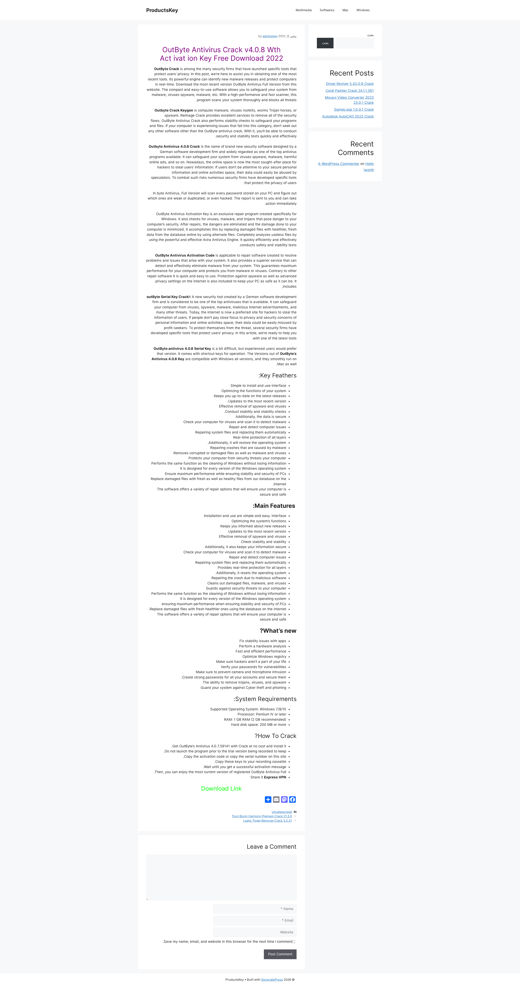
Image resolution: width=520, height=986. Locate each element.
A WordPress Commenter (338, 164)
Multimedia (304, 10)
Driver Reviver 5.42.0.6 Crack (350, 84)
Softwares (327, 10)
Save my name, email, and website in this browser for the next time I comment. (227, 941)
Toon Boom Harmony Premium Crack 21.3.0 (262, 816)
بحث (370, 35)
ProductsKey (162, 10)
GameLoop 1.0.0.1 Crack (354, 109)
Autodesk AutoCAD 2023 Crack (348, 116)
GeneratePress (272, 980)
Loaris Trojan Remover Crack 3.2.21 (267, 820)
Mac (345, 10)
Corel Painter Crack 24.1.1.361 (350, 91)
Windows (363, 10)
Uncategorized (282, 812)
